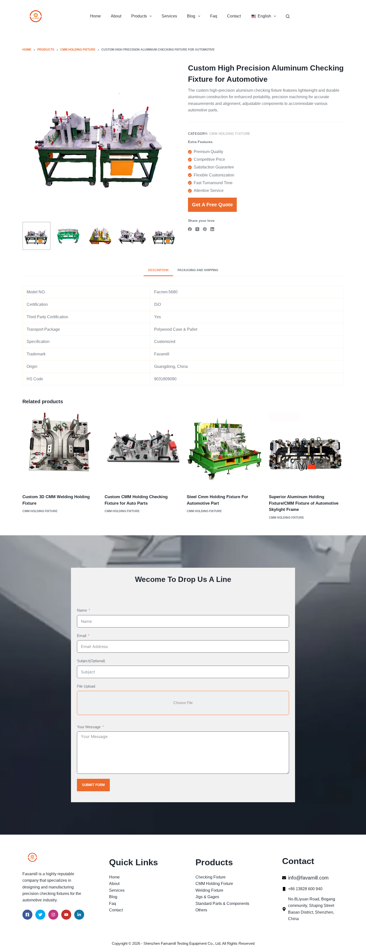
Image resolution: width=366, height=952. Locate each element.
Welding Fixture (209, 890)
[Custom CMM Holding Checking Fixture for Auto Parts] (142, 450)
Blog (191, 16)
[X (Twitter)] (197, 229)
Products (139, 16)
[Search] (288, 16)
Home (95, 16)
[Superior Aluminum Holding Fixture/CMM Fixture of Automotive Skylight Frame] (306, 450)
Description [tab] (158, 270)
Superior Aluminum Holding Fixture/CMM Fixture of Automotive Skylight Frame (303, 503)
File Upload (86, 686)
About (116, 16)
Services (169, 16)
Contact (234, 16)
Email (81, 636)
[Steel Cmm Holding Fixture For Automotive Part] (224, 450)
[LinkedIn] (212, 229)
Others (201, 910)
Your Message (89, 727)
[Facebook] (190, 229)
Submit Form (93, 785)
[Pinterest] (205, 229)
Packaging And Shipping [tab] (198, 270)
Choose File (183, 703)
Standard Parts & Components (222, 903)
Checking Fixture (210, 877)
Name (82, 610)
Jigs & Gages (207, 897)
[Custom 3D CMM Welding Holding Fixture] (59, 450)
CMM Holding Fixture (229, 134)
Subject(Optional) (91, 661)
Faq (213, 16)
